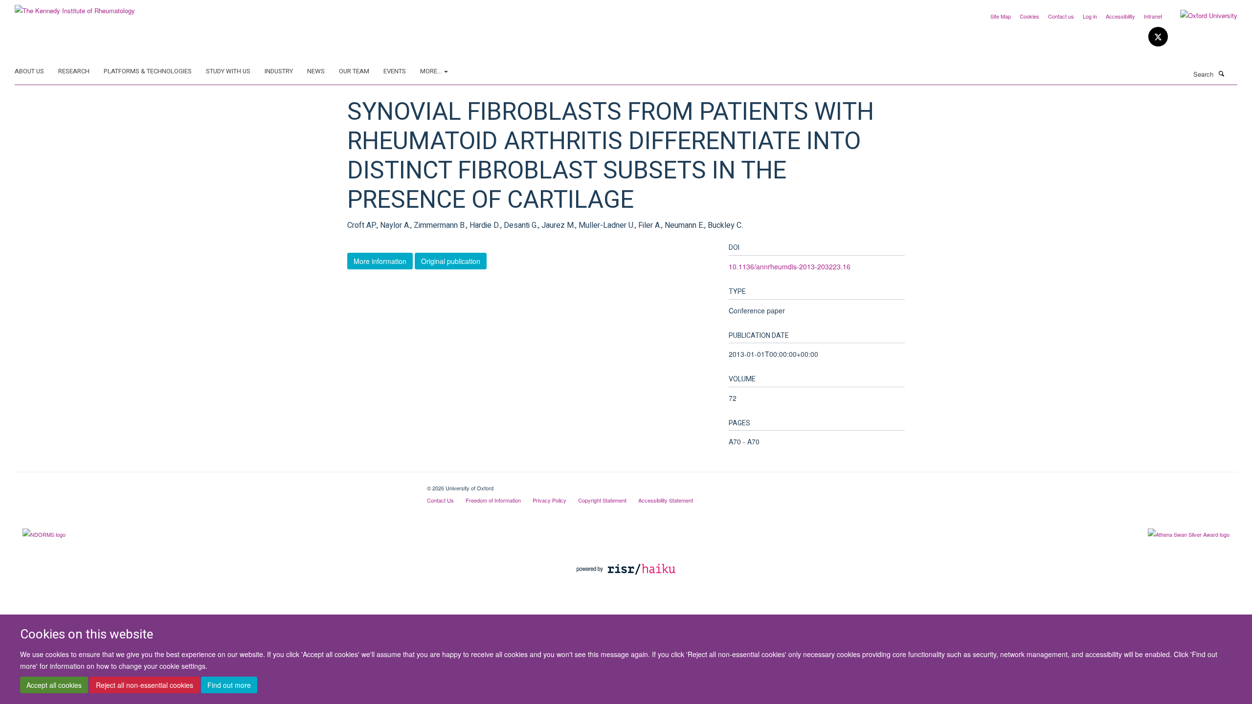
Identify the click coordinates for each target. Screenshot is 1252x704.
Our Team (354, 71)
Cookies (1029, 16)
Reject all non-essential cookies (144, 685)
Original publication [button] (450, 261)
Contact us (1061, 16)
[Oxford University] (1201, 16)
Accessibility (1120, 16)
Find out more (229, 685)
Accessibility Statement (665, 500)
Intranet (1153, 16)
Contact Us (440, 500)
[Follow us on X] (1158, 37)
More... (431, 71)
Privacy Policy (549, 500)
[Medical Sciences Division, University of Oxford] (213, 484)
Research (73, 71)
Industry (279, 71)
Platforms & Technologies (148, 71)
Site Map (1000, 16)
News (316, 71)
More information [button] (380, 261)
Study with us (228, 71)
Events (394, 71)
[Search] (1221, 73)
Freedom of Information (493, 500)
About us (29, 71)
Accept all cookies (54, 685)
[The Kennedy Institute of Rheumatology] (75, 7)
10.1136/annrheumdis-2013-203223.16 (789, 266)
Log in (1090, 16)
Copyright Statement (602, 500)
